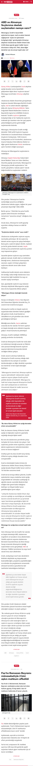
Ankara (17, 300)
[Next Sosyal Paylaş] (4, 81)
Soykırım (16, 656)
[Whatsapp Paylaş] (24, 81)
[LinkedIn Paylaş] (16, 81)
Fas (2, 724)
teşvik (25, 246)
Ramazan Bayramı (19, 759)
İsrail (23, 87)
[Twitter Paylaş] (12, 81)
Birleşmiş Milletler (19, 108)
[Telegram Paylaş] (20, 81)
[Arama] (31, 2)
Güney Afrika (5, 87)
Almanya (20, 94)
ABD (24, 547)
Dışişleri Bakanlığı (14, 158)
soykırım (16, 115)
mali (7, 106)
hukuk (20, 144)
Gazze (18, 323)
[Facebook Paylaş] (8, 81)
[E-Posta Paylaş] (28, 81)
